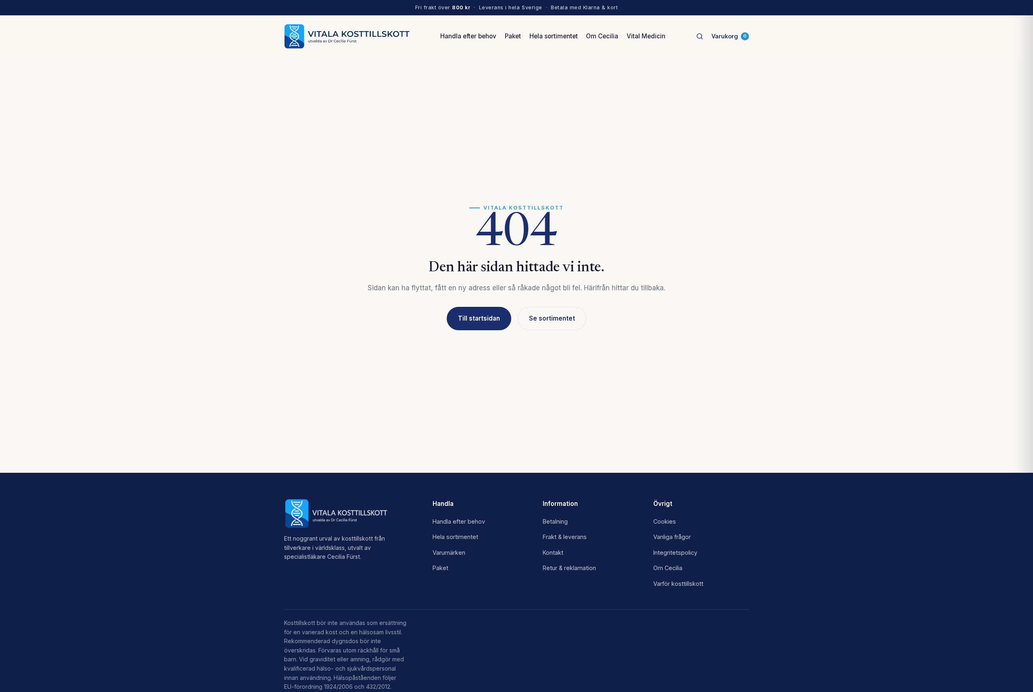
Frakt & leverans (565, 536)
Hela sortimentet (553, 36)
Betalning (555, 521)
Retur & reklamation (569, 567)
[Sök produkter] (700, 36)
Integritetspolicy (675, 552)
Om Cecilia (602, 36)
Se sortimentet (552, 318)
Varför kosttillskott (678, 583)
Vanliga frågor (672, 536)
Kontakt (553, 552)
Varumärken (449, 552)
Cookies (664, 521)
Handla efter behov (468, 36)
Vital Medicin (646, 36)
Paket (513, 36)
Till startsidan (479, 318)
